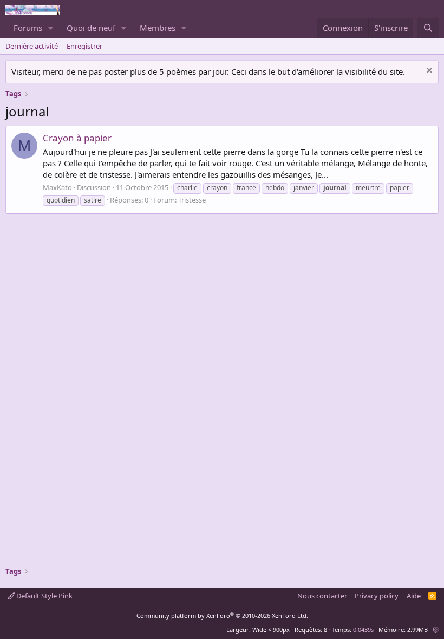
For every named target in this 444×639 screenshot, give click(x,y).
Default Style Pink (44, 596)
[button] (50, 28)
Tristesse (192, 200)
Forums (28, 27)
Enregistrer (84, 46)
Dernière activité (31, 46)
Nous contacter (322, 596)
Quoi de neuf (91, 27)
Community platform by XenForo (222, 615)
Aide (414, 596)
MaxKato (57, 187)
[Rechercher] (428, 28)
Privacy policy (377, 596)
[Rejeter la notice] (428, 71)
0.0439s (363, 629)
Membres (157, 27)
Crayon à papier (77, 138)
